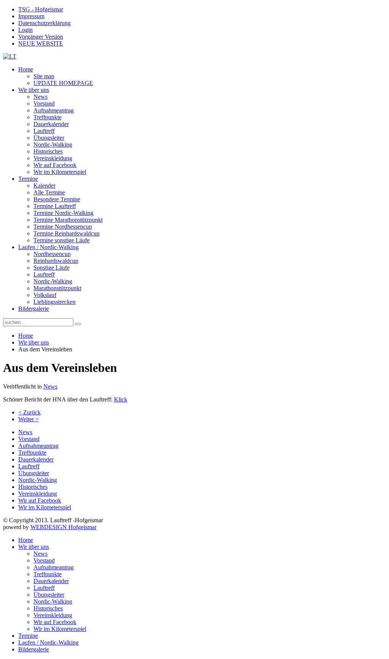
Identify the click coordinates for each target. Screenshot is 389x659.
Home (25, 69)
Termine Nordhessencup (62, 226)
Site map (43, 76)
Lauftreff (44, 131)
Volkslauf (44, 295)
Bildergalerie (33, 308)
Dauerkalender (51, 124)
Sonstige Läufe (51, 267)
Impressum (31, 16)
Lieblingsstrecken (54, 302)
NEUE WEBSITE (40, 43)
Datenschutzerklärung (44, 23)
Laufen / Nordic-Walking (48, 247)
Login (25, 30)
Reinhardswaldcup (55, 261)
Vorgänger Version (40, 36)
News (40, 96)
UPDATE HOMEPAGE (63, 83)
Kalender (44, 185)
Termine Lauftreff (54, 206)
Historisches (48, 151)
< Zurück (29, 412)
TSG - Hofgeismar (40, 9)
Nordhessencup (52, 254)
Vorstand (44, 103)
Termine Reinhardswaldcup (66, 233)
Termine (28, 178)
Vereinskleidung (52, 158)
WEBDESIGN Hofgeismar (63, 527)
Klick (120, 399)
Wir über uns (33, 90)
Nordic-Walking (52, 144)
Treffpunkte (47, 117)
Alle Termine (49, 192)
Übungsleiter (48, 137)
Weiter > (28, 419)
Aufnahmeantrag (53, 110)
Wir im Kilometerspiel (59, 172)
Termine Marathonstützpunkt (68, 220)
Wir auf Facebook (54, 165)
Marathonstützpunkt (57, 288)
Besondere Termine (56, 199)
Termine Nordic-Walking (63, 213)
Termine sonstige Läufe (61, 240)
